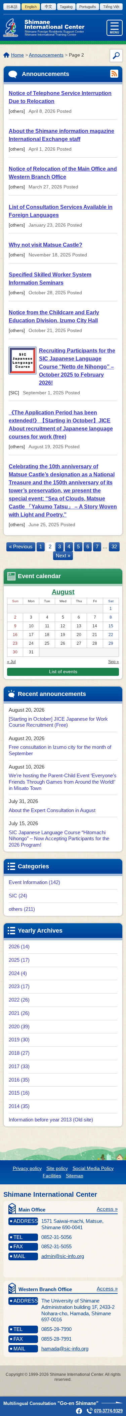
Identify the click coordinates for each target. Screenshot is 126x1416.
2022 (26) (19, 1000)
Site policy (57, 1168)
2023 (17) (19, 986)
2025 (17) (19, 960)
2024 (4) (18, 973)
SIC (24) (18, 895)
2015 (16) (19, 1093)
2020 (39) (19, 1026)
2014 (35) (19, 1106)
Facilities (52, 1175)
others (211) (22, 909)
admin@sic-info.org (62, 1256)
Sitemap (74, 1175)
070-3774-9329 (108, 1410)
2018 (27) (19, 1053)
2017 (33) (19, 1066)
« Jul (11, 661)
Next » (63, 555)
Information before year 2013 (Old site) (51, 1119)
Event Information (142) (34, 882)
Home (17, 55)
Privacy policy (27, 1168)
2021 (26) (19, 1013)
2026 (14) (19, 946)
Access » (107, 1209)
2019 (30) (19, 1039)
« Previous (21, 546)
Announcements (46, 55)
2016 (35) (19, 1080)
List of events (63, 671)
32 (114, 546)
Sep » (113, 661)
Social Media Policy (93, 1168)
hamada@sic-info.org (64, 1348)
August (63, 592)
